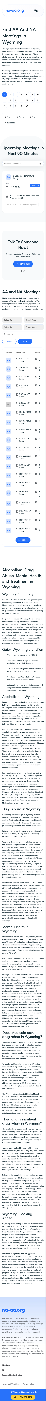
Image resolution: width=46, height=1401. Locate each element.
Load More (23, 540)
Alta (33, 117)
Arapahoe (11, 122)
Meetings (6, 1365)
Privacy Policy (28, 1384)
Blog (4, 1370)
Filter (25, 341)
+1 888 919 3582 (23, 264)
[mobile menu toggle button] (36, 11)
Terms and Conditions (11, 1384)
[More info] (36, 1392)
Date (7, 183)
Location (8, 192)
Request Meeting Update (12, 1375)
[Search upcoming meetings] (40, 163)
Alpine (21, 117)
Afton (9, 117)
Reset (9, 341)
